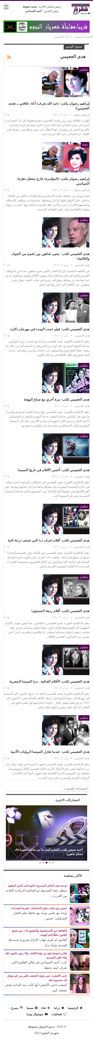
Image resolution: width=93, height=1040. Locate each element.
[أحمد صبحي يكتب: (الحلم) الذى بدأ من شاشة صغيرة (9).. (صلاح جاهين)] (46, 833)
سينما (30, 1008)
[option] (46, 833)
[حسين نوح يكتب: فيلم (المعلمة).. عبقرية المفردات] (79, 915)
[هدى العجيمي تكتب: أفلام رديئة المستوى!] (65, 589)
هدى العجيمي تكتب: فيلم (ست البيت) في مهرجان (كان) (49, 329)
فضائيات (57, 1014)
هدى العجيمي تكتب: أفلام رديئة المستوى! (60, 611)
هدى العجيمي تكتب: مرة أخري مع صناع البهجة (56, 399)
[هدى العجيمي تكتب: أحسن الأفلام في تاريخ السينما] (65, 448)
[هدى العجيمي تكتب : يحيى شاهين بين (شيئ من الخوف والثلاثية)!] (65, 232)
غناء (43, 1008)
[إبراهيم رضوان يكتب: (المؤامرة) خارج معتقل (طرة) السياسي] (65, 157)
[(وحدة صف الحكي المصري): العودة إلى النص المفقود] (79, 893)
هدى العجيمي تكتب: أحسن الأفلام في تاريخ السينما (53, 470)
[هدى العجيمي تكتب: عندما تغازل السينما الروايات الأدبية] (65, 730)
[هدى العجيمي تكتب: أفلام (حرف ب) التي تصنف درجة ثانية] (65, 519)
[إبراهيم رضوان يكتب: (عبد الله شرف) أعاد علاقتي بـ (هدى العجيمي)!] (65, 82)
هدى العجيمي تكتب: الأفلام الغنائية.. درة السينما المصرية (49, 681)
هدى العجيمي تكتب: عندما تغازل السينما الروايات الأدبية (50, 752)
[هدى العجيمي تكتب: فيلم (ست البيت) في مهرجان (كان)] (65, 308)
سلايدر (84, 69)
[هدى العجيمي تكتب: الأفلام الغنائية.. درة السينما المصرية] (65, 660)
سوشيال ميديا (35, 1014)
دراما (85, 144)
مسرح (15, 1008)
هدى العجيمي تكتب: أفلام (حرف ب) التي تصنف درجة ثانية (48, 540)
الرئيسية (73, 1008)
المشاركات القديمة (76, 788)
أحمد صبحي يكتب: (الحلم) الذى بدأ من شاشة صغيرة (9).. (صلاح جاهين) (48, 851)
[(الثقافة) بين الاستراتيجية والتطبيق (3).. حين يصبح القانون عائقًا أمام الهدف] (79, 938)
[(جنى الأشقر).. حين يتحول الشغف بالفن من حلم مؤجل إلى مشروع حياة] (79, 983)
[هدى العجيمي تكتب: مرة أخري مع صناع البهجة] (65, 378)
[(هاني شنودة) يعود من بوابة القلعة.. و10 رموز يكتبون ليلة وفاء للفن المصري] (79, 960)
